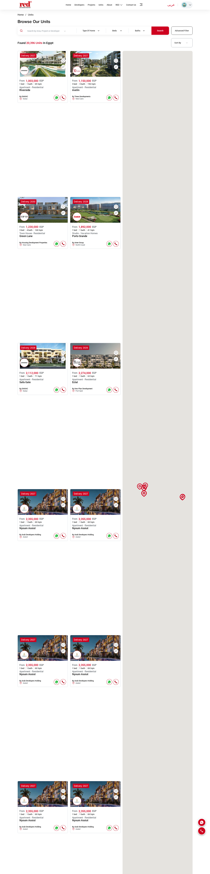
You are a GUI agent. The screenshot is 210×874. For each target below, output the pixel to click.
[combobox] (96, 30)
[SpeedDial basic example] (202, 822)
